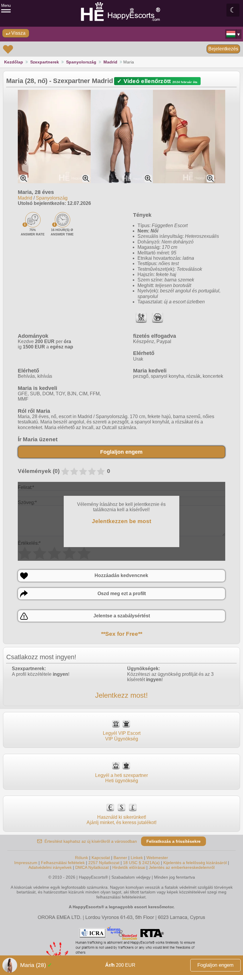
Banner (120, 857)
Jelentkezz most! (121, 695)
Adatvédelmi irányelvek (50, 867)
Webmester (157, 857)
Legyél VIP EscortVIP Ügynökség (121, 736)
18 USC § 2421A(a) (141, 862)
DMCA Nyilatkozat (92, 867)
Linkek (137, 857)
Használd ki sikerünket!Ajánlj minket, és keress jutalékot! (121, 820)
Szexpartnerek (44, 62)
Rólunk (81, 857)
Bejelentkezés (223, 48)
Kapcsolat (101, 857)
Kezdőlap (13, 62)
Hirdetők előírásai (128, 867)
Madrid (110, 62)
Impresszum (25, 862)
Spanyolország (81, 62)
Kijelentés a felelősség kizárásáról (195, 862)
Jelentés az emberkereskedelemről (182, 867)
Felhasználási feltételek (63, 862)
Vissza (17, 33)
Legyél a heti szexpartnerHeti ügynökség (121, 778)
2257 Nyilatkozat (103, 862)
